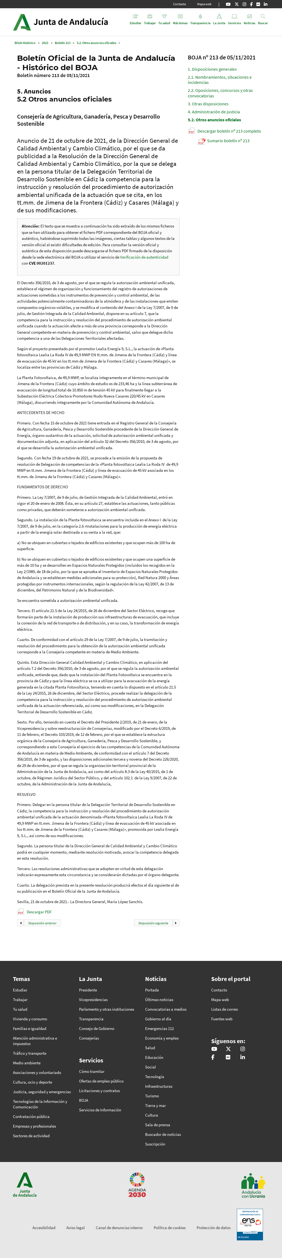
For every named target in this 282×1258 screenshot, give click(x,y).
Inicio (76, 22)
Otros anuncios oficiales (214, 119)
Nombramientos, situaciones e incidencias (220, 79)
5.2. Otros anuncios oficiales (96, 43)
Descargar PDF (39, 911)
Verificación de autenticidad (144, 257)
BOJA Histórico (25, 43)
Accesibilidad (43, 1227)
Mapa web (204, 4)
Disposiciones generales (212, 69)
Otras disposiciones (208, 103)
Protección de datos (214, 1227)
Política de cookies (170, 1227)
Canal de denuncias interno (119, 1227)
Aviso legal (75, 1227)
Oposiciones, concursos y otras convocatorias (220, 92)
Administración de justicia (214, 111)
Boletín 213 (62, 43)
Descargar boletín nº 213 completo (229, 131)
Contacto (179, 4)
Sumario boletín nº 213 (228, 140)
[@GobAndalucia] (228, 4)
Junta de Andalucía (22, 22)
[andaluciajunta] (237, 4)
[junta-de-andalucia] (265, 4)
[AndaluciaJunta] (251, 4)
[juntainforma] (258, 4)
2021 (45, 43)
